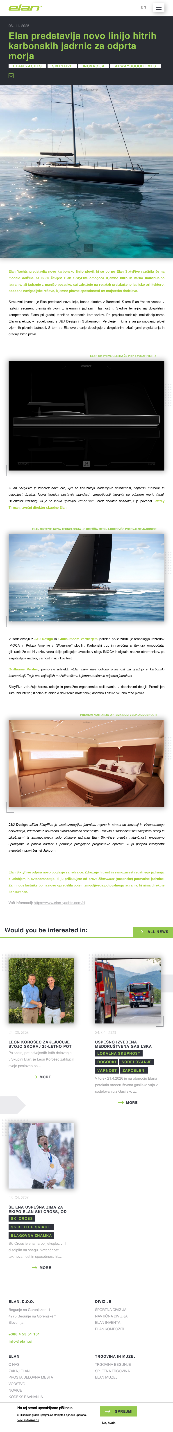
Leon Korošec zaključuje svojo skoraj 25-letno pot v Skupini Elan (40, 1046)
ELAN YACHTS (27, 66)
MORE (45, 1077)
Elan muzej (106, 1378)
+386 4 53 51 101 (24, 1334)
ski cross (22, 1218)
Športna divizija (110, 1310)
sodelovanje (137, 1062)
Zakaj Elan (19, 1371)
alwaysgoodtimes (135, 66)
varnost (107, 1070)
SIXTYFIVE (62, 66)
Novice (15, 1391)
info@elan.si (20, 1341)
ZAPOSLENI (134, 1070)
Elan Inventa (107, 1323)
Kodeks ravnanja (26, 1397)
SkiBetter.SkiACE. (31, 1227)
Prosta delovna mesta (31, 1378)
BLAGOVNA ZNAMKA (31, 1235)
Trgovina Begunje (113, 1365)
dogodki (106, 1062)
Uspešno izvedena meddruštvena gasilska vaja (123, 1046)
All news (158, 932)
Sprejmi (123, 1411)
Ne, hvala (109, 1423)
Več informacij (28, 1420)
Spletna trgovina (112, 1371)
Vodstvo (17, 1384)
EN (143, 7)
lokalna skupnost (118, 1053)
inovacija (94, 66)
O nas (14, 1365)
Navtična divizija (111, 1317)
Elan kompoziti (109, 1329)
